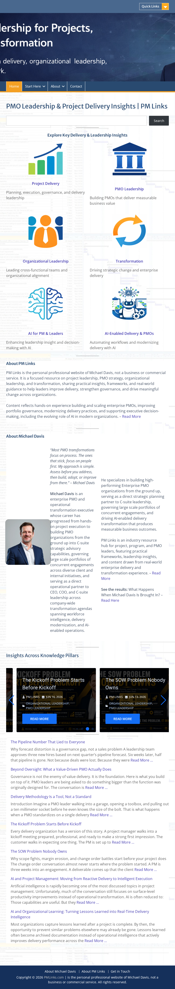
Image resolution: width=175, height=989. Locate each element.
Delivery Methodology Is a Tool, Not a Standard (51, 796)
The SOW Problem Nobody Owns (125, 683)
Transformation (129, 261)
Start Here (33, 86)
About (55, 86)
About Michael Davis (60, 971)
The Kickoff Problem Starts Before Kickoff (43, 683)
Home (14, 86)
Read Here (110, 600)
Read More (131, 416)
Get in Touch (120, 971)
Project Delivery (45, 183)
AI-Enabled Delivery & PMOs (129, 333)
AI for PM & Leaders (45, 333)
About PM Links (93, 971)
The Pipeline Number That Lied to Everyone (48, 741)
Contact (76, 86)
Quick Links (150, 6)
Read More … (142, 760)
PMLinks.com (54, 977)
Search (159, 121)
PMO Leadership (129, 188)
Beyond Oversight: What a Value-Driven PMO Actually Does (61, 769)
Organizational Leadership (46, 261)
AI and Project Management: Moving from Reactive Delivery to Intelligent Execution (81, 878)
